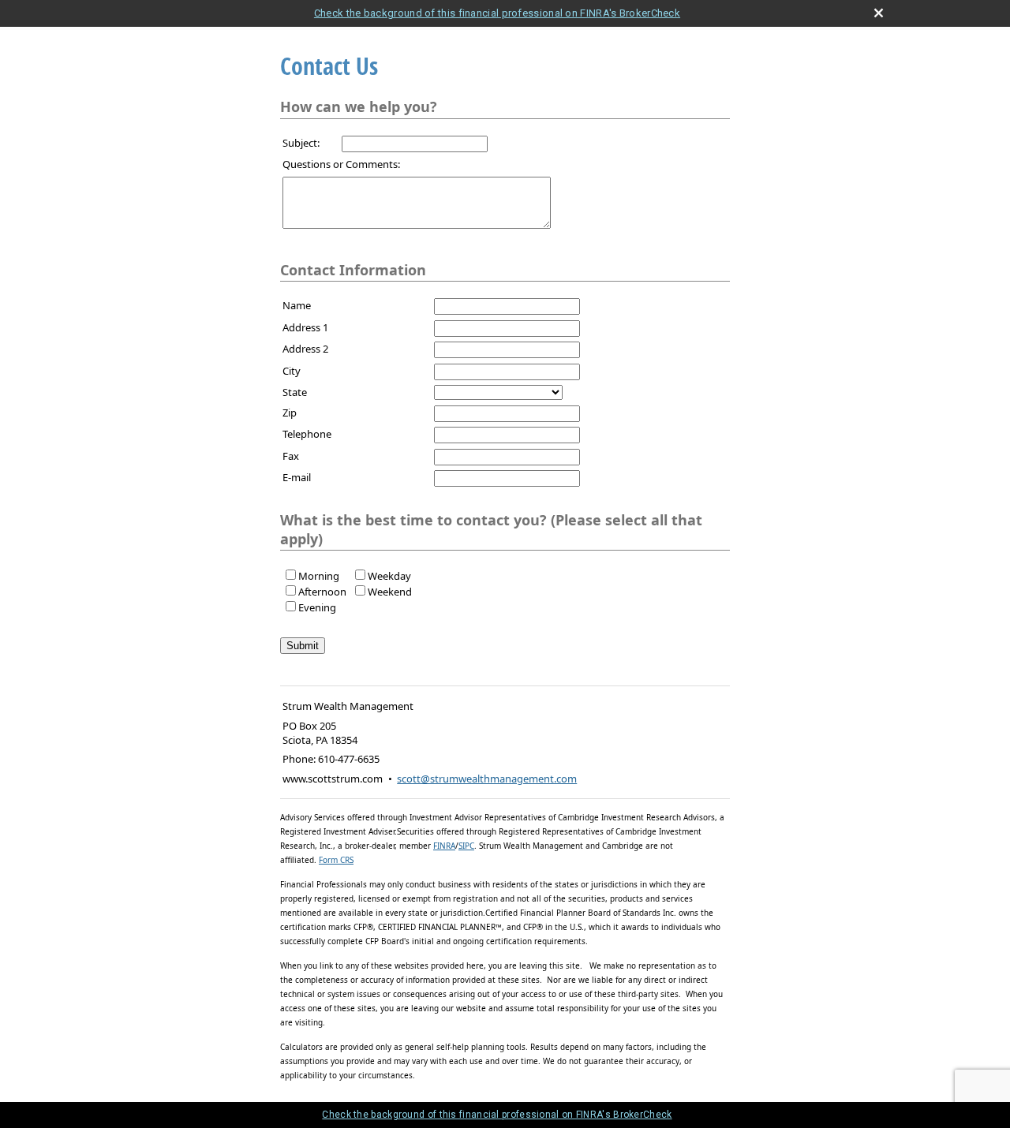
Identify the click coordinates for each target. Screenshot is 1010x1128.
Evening (317, 607)
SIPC (466, 845)
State (294, 392)
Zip (289, 412)
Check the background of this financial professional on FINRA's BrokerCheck (497, 13)
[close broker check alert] (878, 13)
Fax (290, 456)
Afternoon (322, 592)
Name (296, 305)
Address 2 (305, 349)
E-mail (296, 477)
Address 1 (305, 327)
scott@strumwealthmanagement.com (487, 778)
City (291, 371)
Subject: (301, 143)
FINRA (444, 845)
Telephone (306, 434)
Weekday (389, 576)
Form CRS (336, 859)
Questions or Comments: (341, 164)
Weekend (390, 592)
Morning (318, 576)
